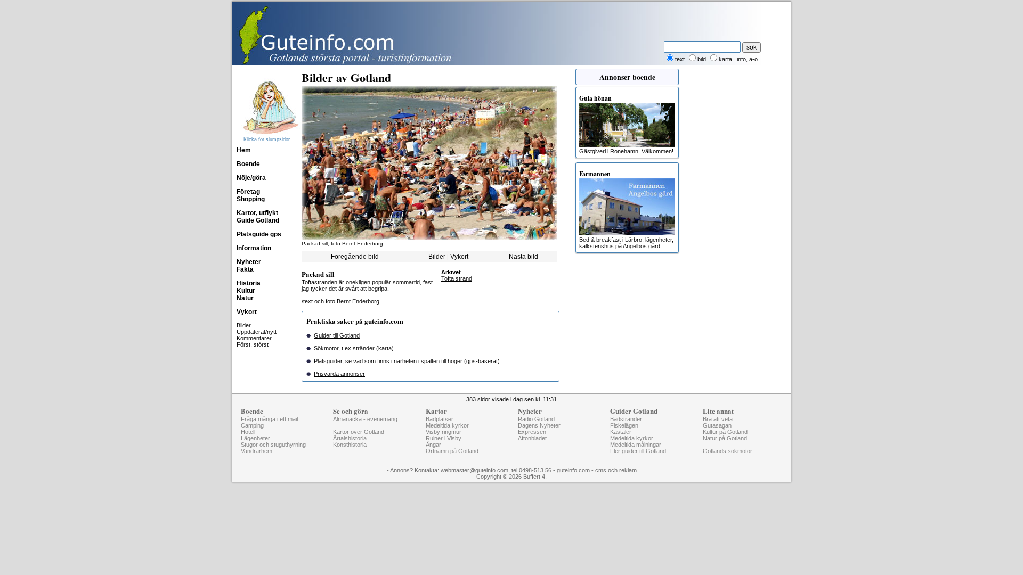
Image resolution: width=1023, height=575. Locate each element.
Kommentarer (254, 338)
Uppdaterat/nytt (257, 331)
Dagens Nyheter (539, 425)
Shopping (251, 199)
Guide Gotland (258, 220)
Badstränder (626, 419)
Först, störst (253, 344)
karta (385, 348)
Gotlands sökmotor (727, 451)
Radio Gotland (536, 419)
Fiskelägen (624, 425)
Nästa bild (523, 256)
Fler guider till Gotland (638, 451)
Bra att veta (718, 419)
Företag (248, 191)
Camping (252, 425)
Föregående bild (355, 256)
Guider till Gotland (337, 335)
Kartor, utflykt (257, 213)
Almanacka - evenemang (365, 419)
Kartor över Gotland (358, 432)
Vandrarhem (256, 451)
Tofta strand (456, 278)
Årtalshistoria (350, 438)
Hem (244, 150)
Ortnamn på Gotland (452, 451)
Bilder (244, 325)
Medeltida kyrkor (447, 425)
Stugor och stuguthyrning (273, 444)
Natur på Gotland (725, 438)
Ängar (433, 444)
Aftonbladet (532, 438)
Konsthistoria (350, 444)
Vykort (247, 312)
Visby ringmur (443, 432)
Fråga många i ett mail (269, 419)
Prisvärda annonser (339, 374)
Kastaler (620, 432)
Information (254, 248)
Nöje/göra (251, 178)
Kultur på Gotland (725, 432)
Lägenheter (255, 438)
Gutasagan (717, 425)
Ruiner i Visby (443, 438)
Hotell (248, 432)
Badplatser (439, 419)
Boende (248, 164)
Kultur (246, 290)
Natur (245, 298)
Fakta (245, 269)
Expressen (532, 432)
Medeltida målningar (635, 444)
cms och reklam (616, 470)
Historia (249, 283)
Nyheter (249, 262)
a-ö (753, 59)
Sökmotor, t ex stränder (344, 348)
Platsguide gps (259, 234)
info (741, 59)
